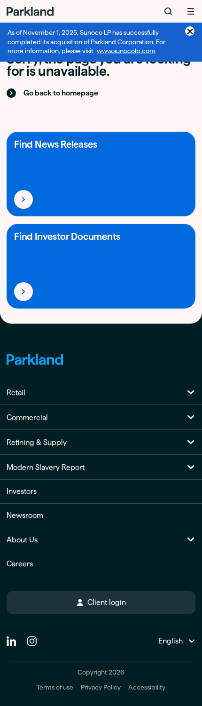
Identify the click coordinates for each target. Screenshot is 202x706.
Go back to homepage (60, 93)
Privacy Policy (101, 687)
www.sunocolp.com (126, 51)
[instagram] (32, 637)
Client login (106, 602)
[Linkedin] (11, 637)
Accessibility (146, 687)
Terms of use (55, 687)
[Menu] (190, 11)
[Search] (168, 11)
